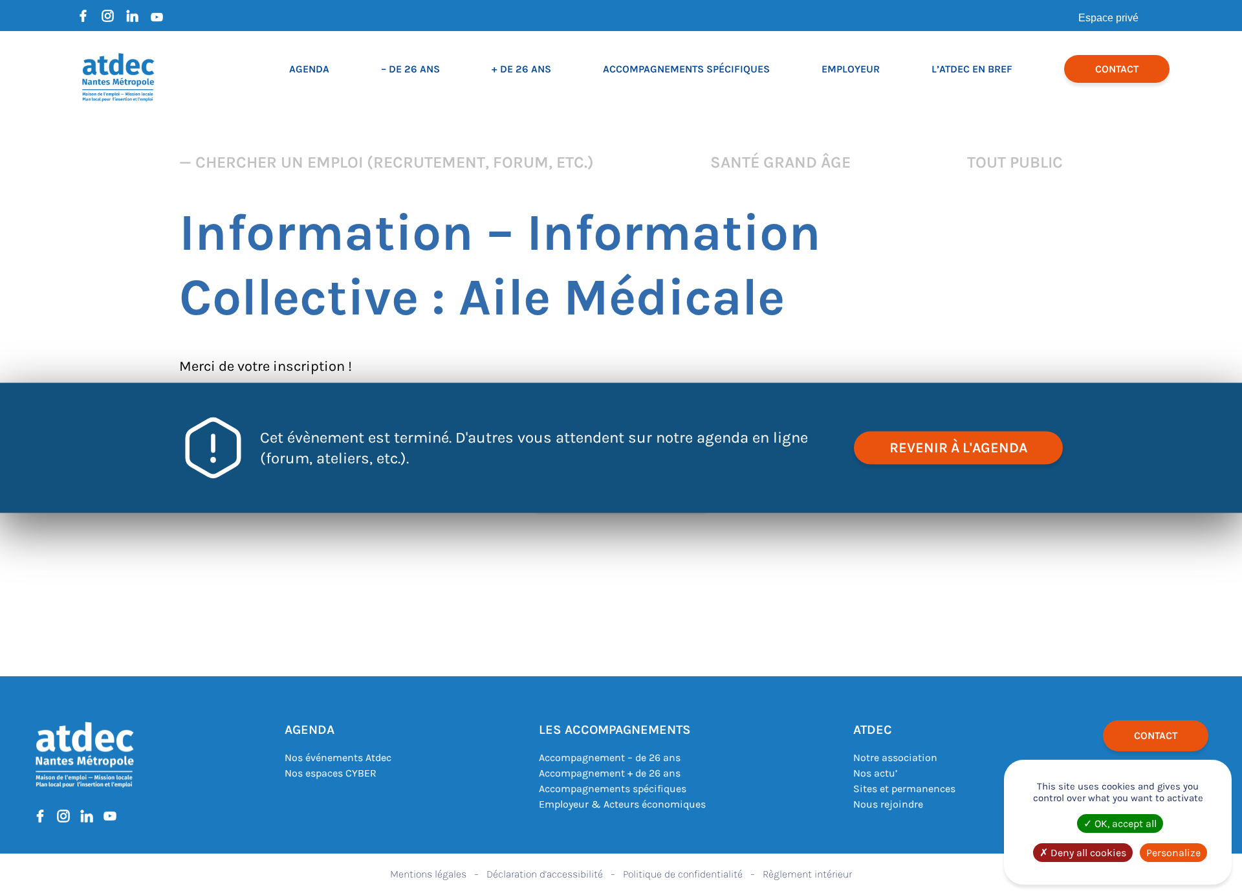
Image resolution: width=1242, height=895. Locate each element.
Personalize (1173, 852)
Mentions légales (428, 874)
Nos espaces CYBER (330, 773)
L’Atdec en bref (972, 69)
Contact (1116, 69)
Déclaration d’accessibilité (544, 874)
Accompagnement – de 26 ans (610, 757)
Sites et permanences (904, 788)
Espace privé (1108, 17)
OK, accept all (1124, 823)
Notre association (895, 757)
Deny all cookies (1087, 852)
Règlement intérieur (807, 874)
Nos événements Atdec (338, 757)
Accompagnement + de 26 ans (610, 773)
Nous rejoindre (888, 804)
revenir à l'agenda (958, 447)
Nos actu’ (875, 773)
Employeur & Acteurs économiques (622, 804)
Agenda (309, 69)
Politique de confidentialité (683, 874)
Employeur (851, 69)
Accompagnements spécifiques (686, 69)
